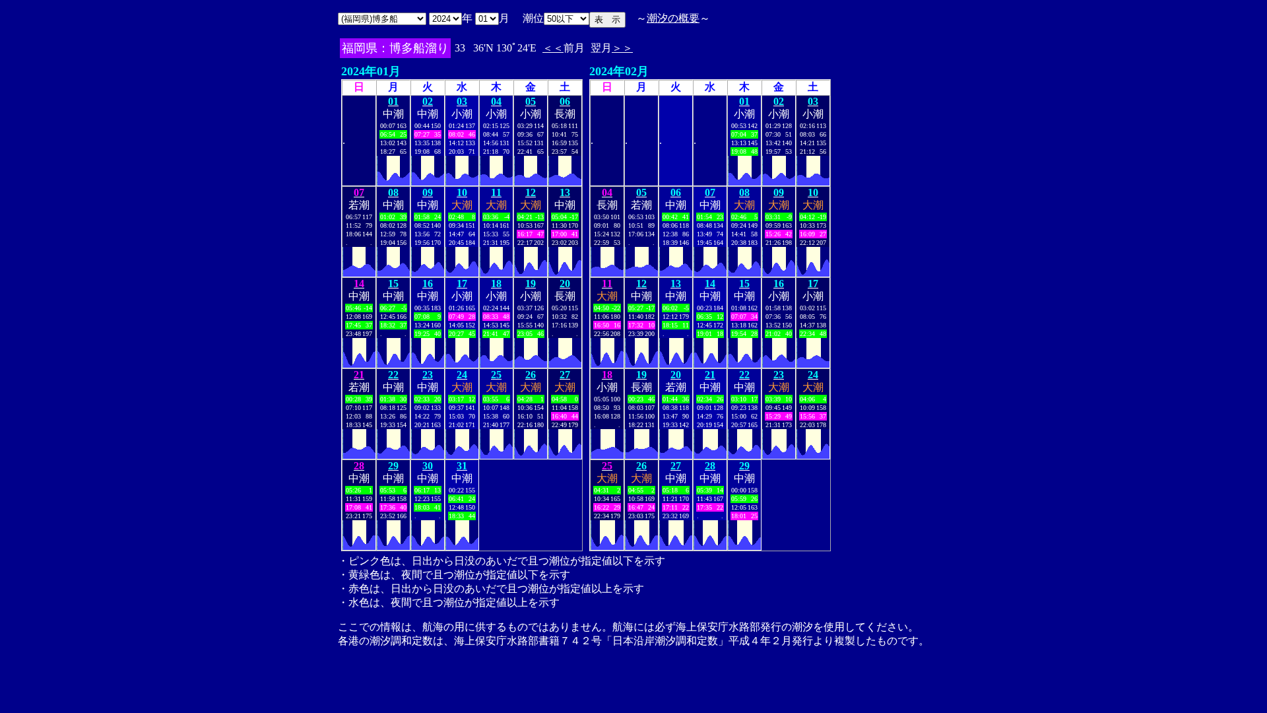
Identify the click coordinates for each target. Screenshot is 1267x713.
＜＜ (553, 47)
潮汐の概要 (673, 18)
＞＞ (622, 47)
